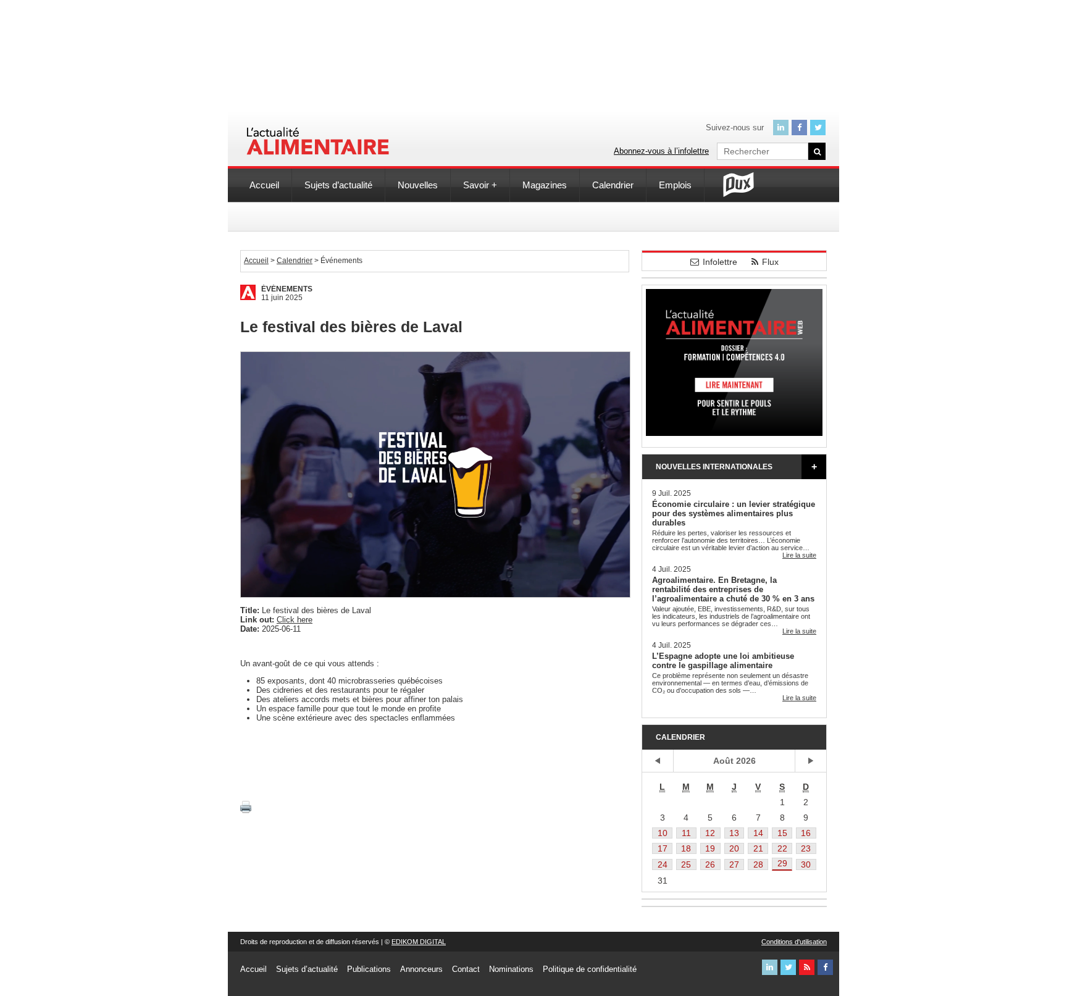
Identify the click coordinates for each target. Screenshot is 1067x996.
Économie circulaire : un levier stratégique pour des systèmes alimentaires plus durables (733, 513)
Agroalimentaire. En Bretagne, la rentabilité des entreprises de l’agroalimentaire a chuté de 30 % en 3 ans (733, 589)
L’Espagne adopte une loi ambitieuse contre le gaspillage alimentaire (723, 660)
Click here (294, 619)
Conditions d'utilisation (794, 941)
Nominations (511, 969)
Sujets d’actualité (338, 185)
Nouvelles (418, 185)
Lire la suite (799, 555)
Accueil (264, 185)
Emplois (675, 185)
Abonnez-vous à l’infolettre (661, 151)
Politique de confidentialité (590, 969)
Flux (770, 262)
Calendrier (613, 185)
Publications (369, 969)
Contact (466, 969)
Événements (286, 289)
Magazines (544, 185)
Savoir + (480, 185)
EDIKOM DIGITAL (418, 941)
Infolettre (720, 262)
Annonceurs (421, 969)
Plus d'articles (813, 466)
